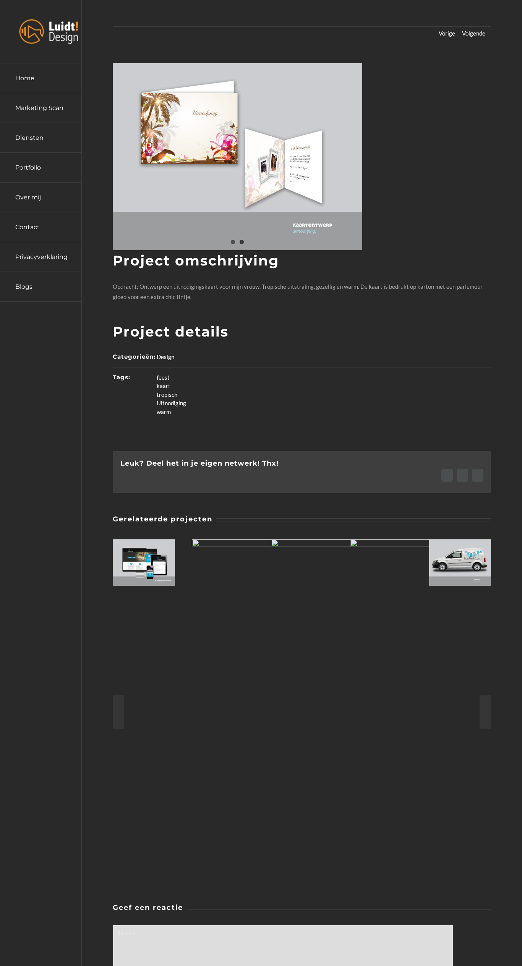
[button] (118, 712)
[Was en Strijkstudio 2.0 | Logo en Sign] (460, 542)
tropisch (167, 394)
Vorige (447, 33)
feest (163, 377)
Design (165, 356)
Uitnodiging (171, 403)
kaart (163, 385)
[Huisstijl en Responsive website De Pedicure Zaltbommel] (144, 542)
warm (164, 411)
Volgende (473, 33)
